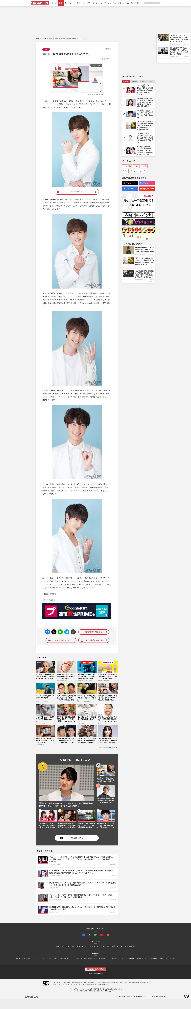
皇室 (78, 3)
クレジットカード (138, 171)
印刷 (107, 59)
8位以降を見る (77, 838)
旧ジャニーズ (69, 3)
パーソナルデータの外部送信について (61, 958)
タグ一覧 (129, 3)
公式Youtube (148, 189)
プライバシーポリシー (39, 958)
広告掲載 (102, 958)
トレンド (102, 3)
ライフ (95, 3)
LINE (59, 630)
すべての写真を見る (77, 192)
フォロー (129, 183)
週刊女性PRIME (41, 38)
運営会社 (18, 958)
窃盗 (126, 171)
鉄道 (137, 166)
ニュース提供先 (113, 958)
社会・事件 (87, 3)
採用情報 (132, 958)
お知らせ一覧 (141, 958)
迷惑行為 (127, 166)
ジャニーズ (65, 946)
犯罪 (145, 166)
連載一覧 (121, 3)
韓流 (56, 38)
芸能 (60, 3)
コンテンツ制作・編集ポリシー (86, 958)
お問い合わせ (152, 958)
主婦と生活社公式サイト (168, 958)
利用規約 (27, 958)
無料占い (138, 3)
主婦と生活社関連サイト (95, 973)
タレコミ (123, 958)
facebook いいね (47, 631)
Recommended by (104, 747)
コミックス (112, 3)
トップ (54, 3)
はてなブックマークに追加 (66, 631)
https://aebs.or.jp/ (103, 984)
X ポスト (53, 631)
